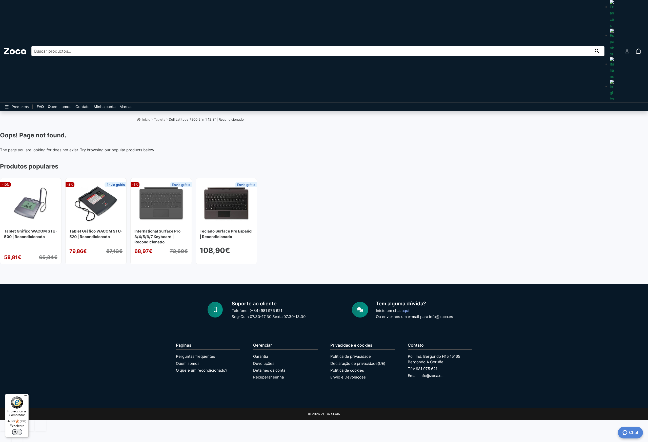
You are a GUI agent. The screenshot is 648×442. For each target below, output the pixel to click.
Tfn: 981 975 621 (422, 368)
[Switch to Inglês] (612, 91)
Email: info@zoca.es (425, 375)
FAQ (40, 106)
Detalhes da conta (269, 370)
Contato (82, 106)
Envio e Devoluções (348, 377)
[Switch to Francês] (612, 14)
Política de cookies (347, 370)
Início (146, 119)
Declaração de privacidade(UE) (357, 363)
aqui (405, 310)
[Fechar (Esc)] (40, 425)
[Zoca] (15, 51)
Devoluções (263, 363)
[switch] (17, 432)
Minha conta (104, 106)
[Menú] (26, 397)
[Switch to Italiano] (612, 68)
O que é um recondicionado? (201, 370)
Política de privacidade (350, 356)
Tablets (159, 119)
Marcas (125, 106)
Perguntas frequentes (195, 356)
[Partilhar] (29, 425)
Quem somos (59, 106)
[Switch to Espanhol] (612, 43)
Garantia (260, 356)
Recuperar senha (268, 377)
